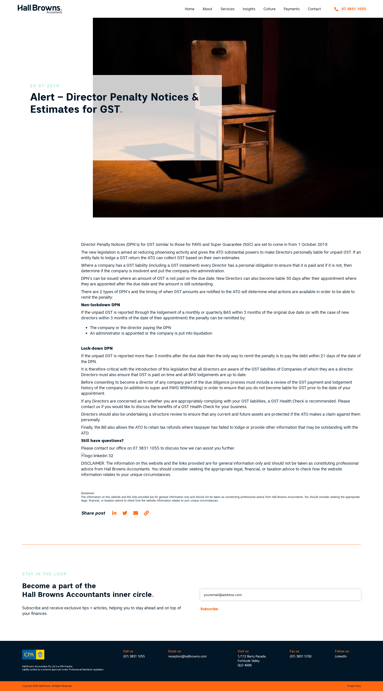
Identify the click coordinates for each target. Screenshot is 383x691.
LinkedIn (341, 656)
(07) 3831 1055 (134, 656)
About (207, 9)
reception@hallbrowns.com (187, 656)
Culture (270, 9)
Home (189, 9)
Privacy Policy (354, 686)
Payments (292, 9)
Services (227, 9)
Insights (249, 9)
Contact (314, 9)
